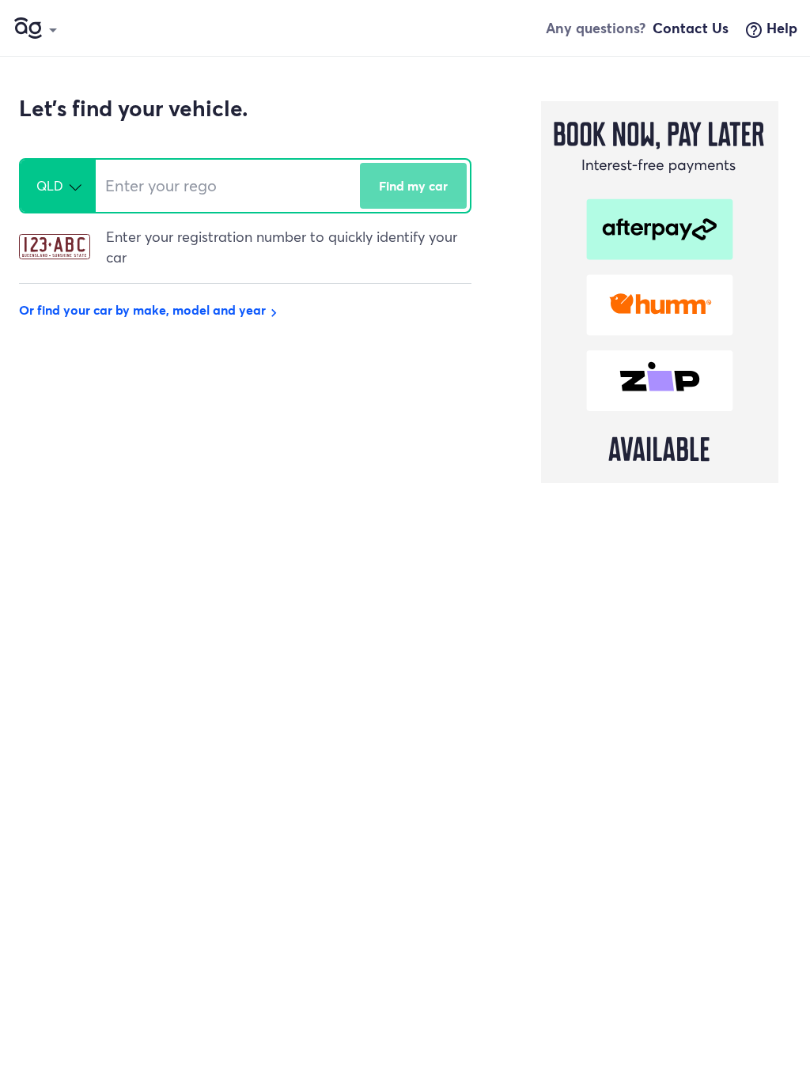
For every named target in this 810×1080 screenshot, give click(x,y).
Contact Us (691, 27)
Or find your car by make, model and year (150, 309)
